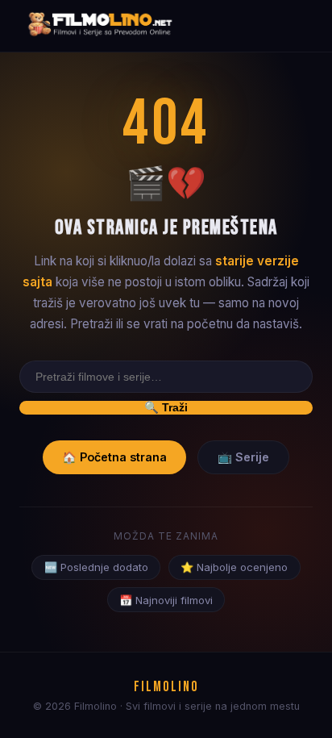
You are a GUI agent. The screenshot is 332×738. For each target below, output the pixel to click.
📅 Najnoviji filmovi (166, 600)
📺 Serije (243, 457)
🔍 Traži (166, 407)
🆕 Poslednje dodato (96, 567)
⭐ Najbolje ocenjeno (234, 567)
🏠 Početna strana (114, 457)
